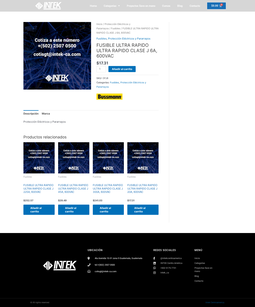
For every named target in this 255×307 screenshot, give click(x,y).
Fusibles (115, 28)
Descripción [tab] (31, 113)
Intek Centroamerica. (215, 302)
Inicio (99, 24)
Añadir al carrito (122, 69)
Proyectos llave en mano (141, 5)
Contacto (195, 5)
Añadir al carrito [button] (36, 209)
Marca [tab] (46, 113)
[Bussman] (109, 96)
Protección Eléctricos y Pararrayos (129, 38)
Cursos (166, 5)
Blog (180, 5)
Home (93, 5)
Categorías (110, 5)
